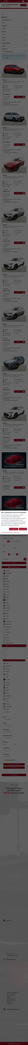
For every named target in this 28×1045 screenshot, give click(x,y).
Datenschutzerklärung (6, 532)
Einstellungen (23, 529)
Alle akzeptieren (13, 529)
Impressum (16, 532)
